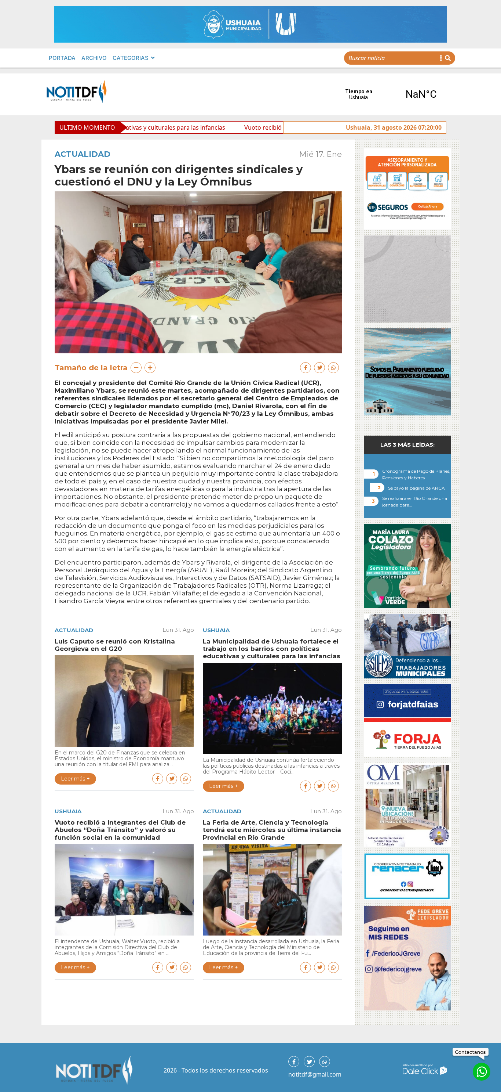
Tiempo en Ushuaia (390, 94)
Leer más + (75, 778)
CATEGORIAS (131, 57)
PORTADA (62, 57)
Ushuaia (216, 630)
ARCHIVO (94, 57)
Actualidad (82, 154)
